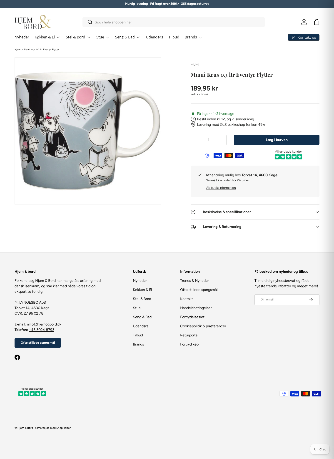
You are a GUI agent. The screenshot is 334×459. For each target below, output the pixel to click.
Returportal (189, 335)
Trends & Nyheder (194, 280)
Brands (191, 37)
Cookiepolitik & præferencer (203, 326)
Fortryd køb (189, 344)
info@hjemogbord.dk (44, 324)
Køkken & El (45, 37)
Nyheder (22, 37)
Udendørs (154, 37)
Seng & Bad (125, 37)
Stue (100, 37)
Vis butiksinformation (221, 188)
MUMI (195, 65)
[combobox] (173, 22)
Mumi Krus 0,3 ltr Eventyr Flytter (41, 49)
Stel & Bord (75, 37)
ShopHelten (63, 427)
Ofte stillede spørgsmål (38, 343)
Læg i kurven (277, 140)
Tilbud (174, 37)
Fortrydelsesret (192, 317)
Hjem (17, 49)
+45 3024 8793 (41, 330)
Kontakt (186, 299)
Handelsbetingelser (196, 308)
